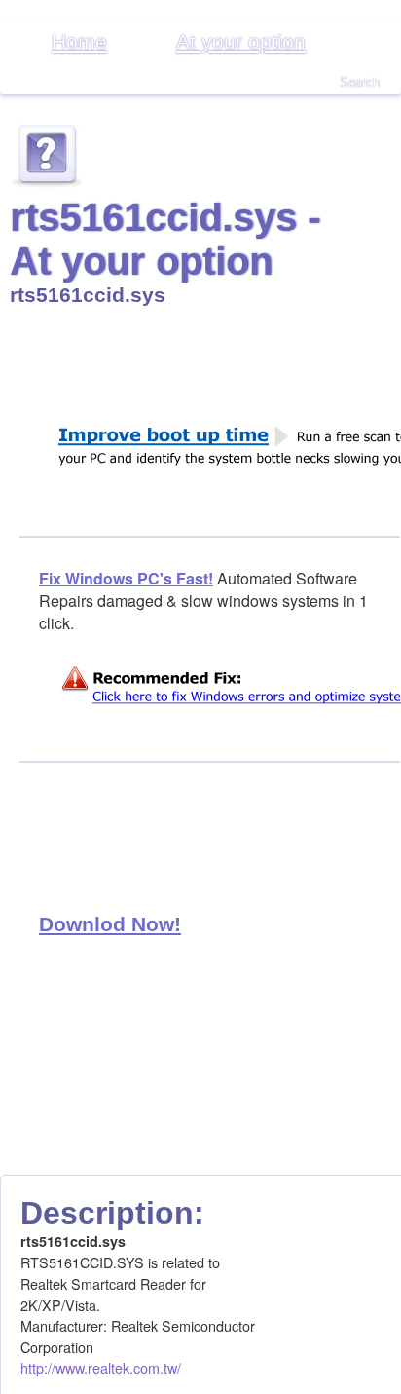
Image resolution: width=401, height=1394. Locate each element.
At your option (241, 41)
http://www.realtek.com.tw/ (100, 1367)
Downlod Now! (110, 924)
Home (79, 41)
